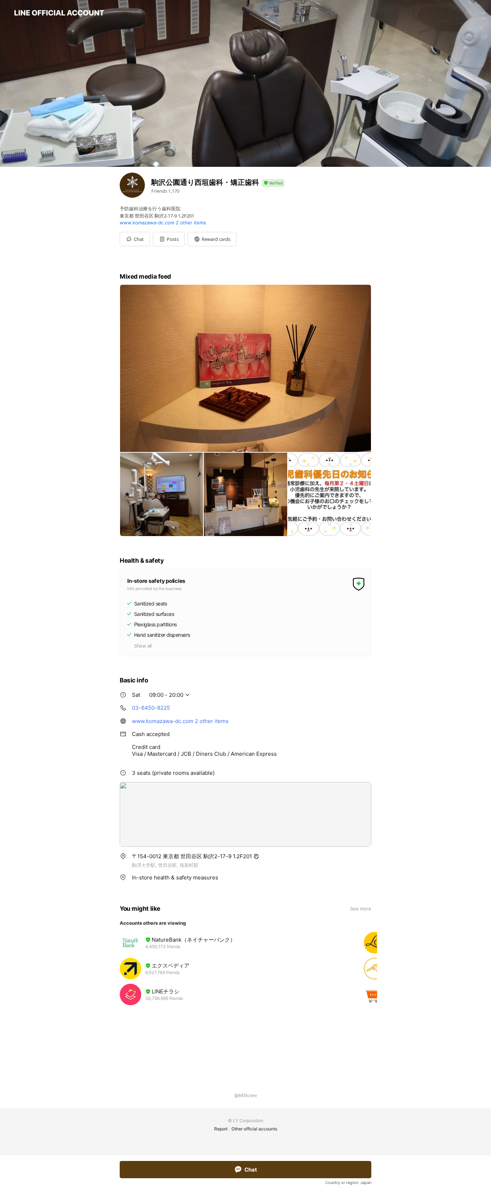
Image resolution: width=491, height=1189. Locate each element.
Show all (143, 646)
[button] (169, 239)
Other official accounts (254, 1128)
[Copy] (256, 856)
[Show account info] (273, 183)
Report (221, 1128)
